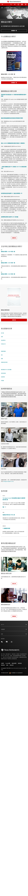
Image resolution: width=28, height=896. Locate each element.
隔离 (2, 358)
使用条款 (3, 665)
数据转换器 (3, 351)
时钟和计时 (3, 343)
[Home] (14, 1)
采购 (2, 634)
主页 (2, 7)
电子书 (14, 501)
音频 (2, 336)
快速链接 (3, 629)
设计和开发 (6, 7)
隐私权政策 (14, 663)
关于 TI (2, 624)
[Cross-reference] (15, 4)
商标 (7, 665)
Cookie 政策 (7, 663)
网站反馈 (11, 665)
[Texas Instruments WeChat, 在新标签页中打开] (2, 642)
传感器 (2, 380)
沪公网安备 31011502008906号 (16, 672)
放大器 (2, 333)
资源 (14, 516)
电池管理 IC (3, 340)
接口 (2, 354)
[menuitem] (11, 4)
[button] (2, 4)
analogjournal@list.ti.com (8, 481)
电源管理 (3, 376)
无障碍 (2, 663)
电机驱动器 (3, 373)
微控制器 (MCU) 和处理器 (6, 369)
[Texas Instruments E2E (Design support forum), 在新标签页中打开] (6, 642)
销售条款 (20, 663)
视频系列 (14, 530)
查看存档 (14, 320)
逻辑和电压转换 (4, 362)
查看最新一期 (14, 30)
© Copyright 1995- (6, 668)
